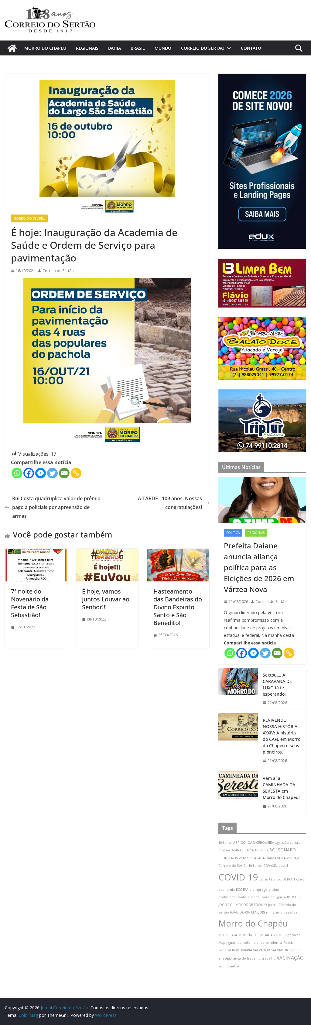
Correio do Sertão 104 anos (240, 866)
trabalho (268, 958)
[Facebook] (28, 473)
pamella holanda (251, 942)
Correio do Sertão (58, 270)
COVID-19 (238, 877)
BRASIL (138, 48)
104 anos (225, 842)
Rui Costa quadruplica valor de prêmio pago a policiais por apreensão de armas (56, 507)
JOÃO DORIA (240, 912)
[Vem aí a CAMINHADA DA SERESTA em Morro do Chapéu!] (238, 792)
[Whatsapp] (17, 473)
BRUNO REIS (228, 858)
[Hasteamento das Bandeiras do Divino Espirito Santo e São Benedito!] (178, 553)
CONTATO (251, 48)
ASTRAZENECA (243, 850)
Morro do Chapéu (253, 923)
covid (283, 865)
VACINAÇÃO (290, 957)
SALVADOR (279, 950)
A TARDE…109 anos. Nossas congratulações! (170, 503)
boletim (261, 850)
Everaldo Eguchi (273, 897)
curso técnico (270, 879)
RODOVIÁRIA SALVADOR (251, 950)
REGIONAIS (87, 48)
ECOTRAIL (243, 889)
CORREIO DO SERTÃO (202, 48)
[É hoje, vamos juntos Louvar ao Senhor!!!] (107, 553)
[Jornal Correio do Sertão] (12, 48)
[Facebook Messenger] (40, 473)
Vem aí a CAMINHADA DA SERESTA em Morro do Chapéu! (281, 787)
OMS (279, 935)
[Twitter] (52, 473)
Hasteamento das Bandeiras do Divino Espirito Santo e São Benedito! (177, 607)
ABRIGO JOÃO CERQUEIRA (253, 842)
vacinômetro (228, 966)
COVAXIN (270, 866)
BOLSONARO (282, 850)
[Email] (64, 473)
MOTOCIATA (227, 935)
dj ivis (300, 879)
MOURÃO (246, 935)
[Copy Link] (76, 473)
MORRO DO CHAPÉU (45, 48)
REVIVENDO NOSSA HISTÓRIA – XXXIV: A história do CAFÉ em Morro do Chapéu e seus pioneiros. (282, 736)
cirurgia (293, 858)
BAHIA (114, 48)
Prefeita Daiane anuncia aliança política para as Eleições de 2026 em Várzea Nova (259, 567)
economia (226, 889)
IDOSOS (293, 897)
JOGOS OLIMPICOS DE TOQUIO (242, 905)
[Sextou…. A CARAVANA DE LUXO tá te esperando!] (238, 689)
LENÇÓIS (258, 912)
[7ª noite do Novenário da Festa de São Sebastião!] (36, 553)
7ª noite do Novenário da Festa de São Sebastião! (30, 603)
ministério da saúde (282, 912)
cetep (243, 858)
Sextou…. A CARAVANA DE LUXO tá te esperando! (277, 684)
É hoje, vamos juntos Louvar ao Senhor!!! (105, 599)
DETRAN (288, 879)
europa (253, 897)
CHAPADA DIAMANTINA (268, 858)
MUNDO (163, 48)
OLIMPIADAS (265, 935)
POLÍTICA (233, 533)
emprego (259, 889)
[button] (227, 48)
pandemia (274, 942)
